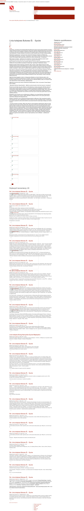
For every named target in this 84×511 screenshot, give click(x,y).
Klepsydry (36, 10)
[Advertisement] (42, 30)
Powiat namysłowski (37, 504)
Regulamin (38, 17)
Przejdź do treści (3, 0)
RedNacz (16, 374)
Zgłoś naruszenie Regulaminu (13, 502)
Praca (37, 8)
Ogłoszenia (36, 6)
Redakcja (35, 14)
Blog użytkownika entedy (21, 20)
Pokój (35, 507)
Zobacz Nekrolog (57, 43)
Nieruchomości (39, 9)
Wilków (35, 509)
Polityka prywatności (40, 18)
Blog (12, 184)
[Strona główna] (11, 7)
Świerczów (36, 508)
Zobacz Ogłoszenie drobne (59, 45)
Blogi (16, 20)
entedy (10, 48)
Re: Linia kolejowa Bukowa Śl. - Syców (21, 191)
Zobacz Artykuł (56, 49)
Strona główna (12, 20)
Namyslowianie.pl (12, 10)
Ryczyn (16, 444)
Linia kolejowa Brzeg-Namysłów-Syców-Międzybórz (24, 335)
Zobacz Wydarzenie (57, 71)
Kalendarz (36, 11)
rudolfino (16, 205)
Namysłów (36, 506)
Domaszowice (36, 505)
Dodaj (35, 13)
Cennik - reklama (39, 16)
